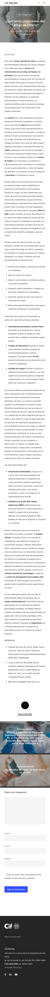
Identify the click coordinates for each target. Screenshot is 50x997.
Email (7, 846)
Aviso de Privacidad (12, 936)
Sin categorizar (25, 14)
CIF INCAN (10, 3)
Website (7, 858)
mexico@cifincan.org (13, 967)
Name (7, 833)
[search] (39, 3)
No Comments (25, 34)
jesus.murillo (18, 31)
